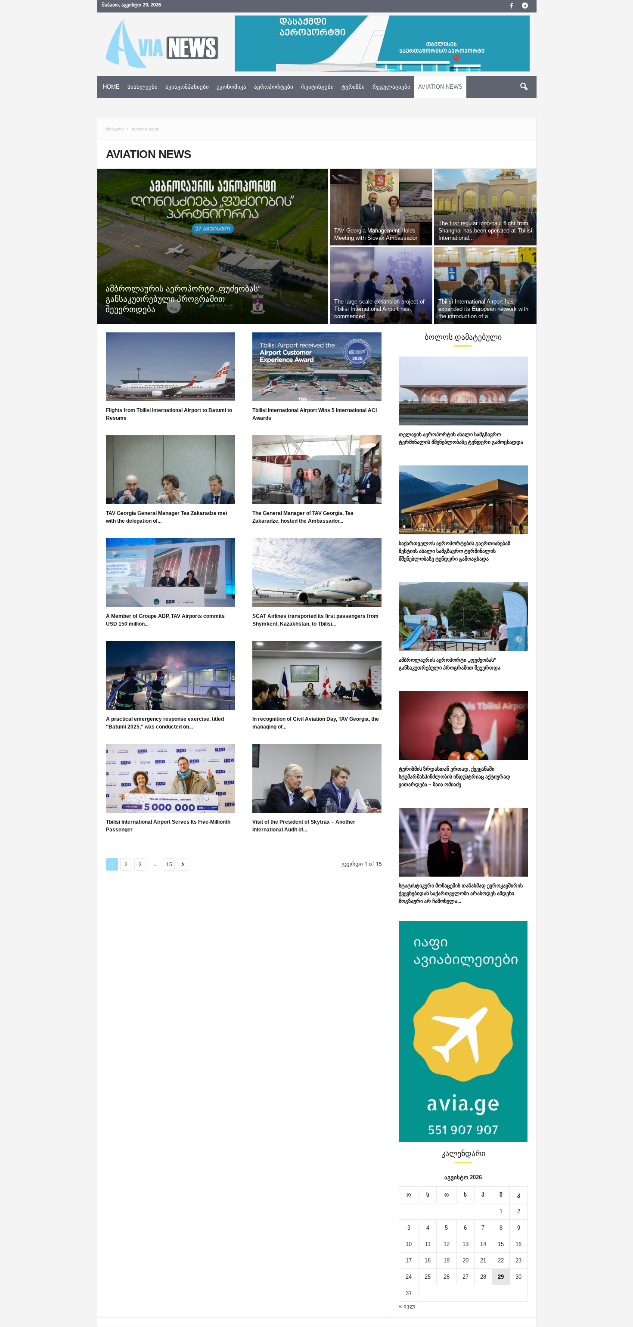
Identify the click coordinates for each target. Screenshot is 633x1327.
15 (169, 864)
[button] (523, 87)
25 (428, 1277)
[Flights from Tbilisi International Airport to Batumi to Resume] (170, 366)
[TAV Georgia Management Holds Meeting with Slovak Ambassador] (381, 207)
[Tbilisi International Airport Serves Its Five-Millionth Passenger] (170, 778)
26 (447, 1277)
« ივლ (407, 1306)
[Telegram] (525, 6)
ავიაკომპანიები (187, 87)
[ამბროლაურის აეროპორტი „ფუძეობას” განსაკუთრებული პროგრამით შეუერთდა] (463, 616)
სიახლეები (142, 87)
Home (111, 87)
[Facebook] (511, 6)
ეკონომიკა (231, 87)
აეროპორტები (273, 87)
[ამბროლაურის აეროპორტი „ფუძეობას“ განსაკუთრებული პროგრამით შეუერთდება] (212, 246)
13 (465, 1244)
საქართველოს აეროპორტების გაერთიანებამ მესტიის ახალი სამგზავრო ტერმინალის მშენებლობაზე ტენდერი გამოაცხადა (454, 551)
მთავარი (115, 129)
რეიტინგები (317, 87)
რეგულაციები (391, 87)
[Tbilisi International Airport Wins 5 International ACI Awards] (317, 366)
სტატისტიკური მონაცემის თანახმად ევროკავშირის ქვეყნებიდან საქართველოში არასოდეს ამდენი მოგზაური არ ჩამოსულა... (461, 893)
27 (465, 1277)
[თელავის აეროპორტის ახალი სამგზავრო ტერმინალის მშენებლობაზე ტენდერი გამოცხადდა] (463, 391)
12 (447, 1244)
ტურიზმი (353, 87)
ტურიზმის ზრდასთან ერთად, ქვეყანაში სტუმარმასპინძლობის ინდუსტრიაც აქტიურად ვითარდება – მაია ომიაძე (454, 777)
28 (483, 1277)
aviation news (440, 87)
